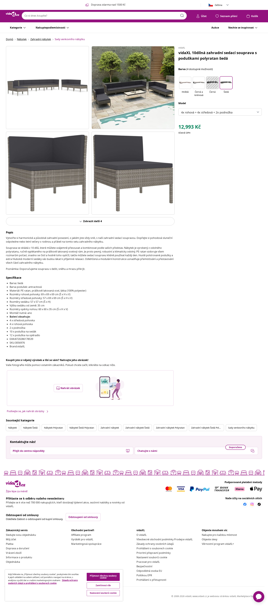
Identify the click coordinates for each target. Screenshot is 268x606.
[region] (64, 585)
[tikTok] (259, 504)
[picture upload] (110, 388)
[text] (189, 127)
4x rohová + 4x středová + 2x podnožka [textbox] (206, 112)
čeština (218, 5)
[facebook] (244, 504)
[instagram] (252, 504)
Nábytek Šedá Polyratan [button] (81, 427)
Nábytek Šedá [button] (30, 427)
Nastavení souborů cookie (151, 557)
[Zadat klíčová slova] (182, 15)
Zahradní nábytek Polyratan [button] (170, 427)
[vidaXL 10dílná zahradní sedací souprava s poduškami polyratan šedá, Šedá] (47, 87)
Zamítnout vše (103, 585)
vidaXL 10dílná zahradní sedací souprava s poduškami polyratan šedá (217, 55)
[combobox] (104, 16)
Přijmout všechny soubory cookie (103, 576)
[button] (185, 87)
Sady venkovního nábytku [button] (241, 427)
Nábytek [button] (12, 427)
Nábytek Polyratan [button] (53, 427)
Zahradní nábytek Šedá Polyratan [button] (207, 427)
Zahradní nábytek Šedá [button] (137, 427)
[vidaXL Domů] (12, 14)
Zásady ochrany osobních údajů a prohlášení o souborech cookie (43, 582)
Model (182, 103)
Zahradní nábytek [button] (110, 427)
